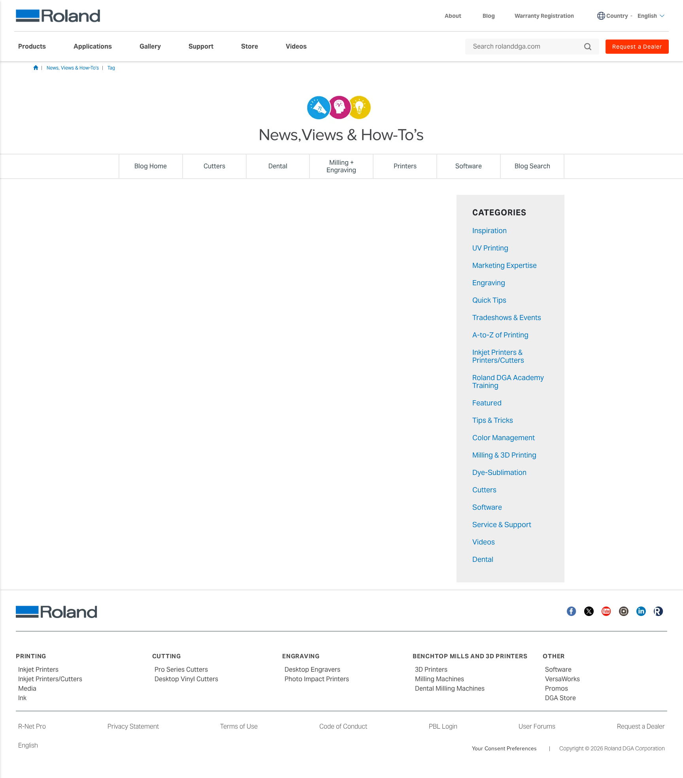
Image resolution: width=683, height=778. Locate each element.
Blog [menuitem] (489, 15)
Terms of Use (239, 726)
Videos (483, 541)
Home (35, 67)
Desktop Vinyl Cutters (186, 679)
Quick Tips (489, 300)
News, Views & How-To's (73, 68)
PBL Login (443, 726)
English (28, 745)
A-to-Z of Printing (500, 334)
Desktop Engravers (312, 669)
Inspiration (489, 230)
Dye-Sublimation (499, 472)
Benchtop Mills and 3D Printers (470, 656)
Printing (31, 656)
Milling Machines (439, 679)
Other (554, 656)
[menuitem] (36, 46)
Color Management (503, 437)
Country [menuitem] (617, 15)
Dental (482, 559)
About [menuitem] (453, 15)
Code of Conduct (343, 726)
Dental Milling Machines (450, 688)
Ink (22, 698)
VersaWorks (562, 679)
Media (27, 688)
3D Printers (431, 669)
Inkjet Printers (38, 669)
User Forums (537, 726)
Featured (487, 402)
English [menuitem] (647, 15)
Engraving (488, 282)
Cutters (484, 489)
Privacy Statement (133, 726)
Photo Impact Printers (317, 679)
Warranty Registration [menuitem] (544, 15)
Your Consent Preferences (504, 748)
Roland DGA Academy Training (508, 381)
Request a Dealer (641, 726)
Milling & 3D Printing (504, 455)
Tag (111, 68)
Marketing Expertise (504, 265)
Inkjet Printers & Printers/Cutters (498, 356)
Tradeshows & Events (506, 317)
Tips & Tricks (492, 420)
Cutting (166, 656)
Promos (556, 688)
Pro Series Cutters (181, 669)
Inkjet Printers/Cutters (50, 679)
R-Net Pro (32, 726)
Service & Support (501, 524)
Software (487, 507)
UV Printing (490, 247)
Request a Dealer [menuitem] (637, 46)
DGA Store (560, 698)
